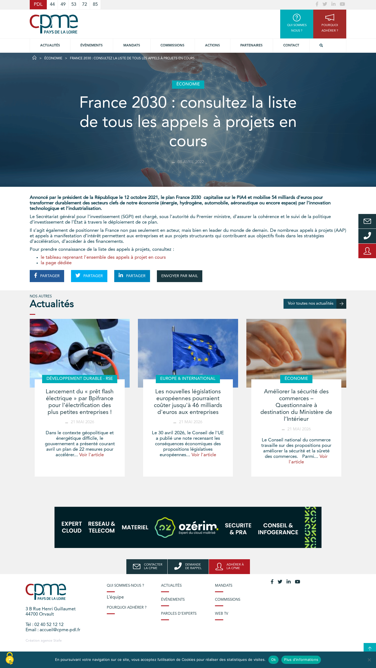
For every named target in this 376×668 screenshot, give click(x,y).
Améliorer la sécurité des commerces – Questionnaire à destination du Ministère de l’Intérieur (296, 405)
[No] (369, 660)
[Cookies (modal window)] (9, 658)
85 (95, 4)
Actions (212, 45)
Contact (291, 45)
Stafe (57, 640)
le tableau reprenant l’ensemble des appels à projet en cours (103, 257)
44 (52, 4)
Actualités (50, 45)
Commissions (227, 600)
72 (84, 4)
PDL (38, 4)
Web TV (221, 614)
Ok (273, 659)
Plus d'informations (301, 659)
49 (63, 4)
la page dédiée (56, 263)
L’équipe (115, 597)
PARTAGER (49, 276)
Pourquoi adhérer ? (126, 607)
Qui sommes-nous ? (125, 586)
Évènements (91, 45)
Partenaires (251, 45)
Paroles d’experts (179, 614)
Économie (53, 58)
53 (73, 4)
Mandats (131, 45)
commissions (172, 45)
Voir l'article (91, 455)
